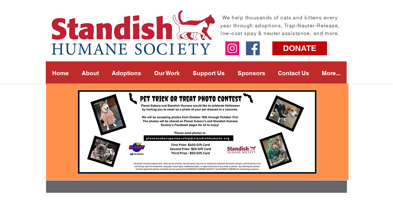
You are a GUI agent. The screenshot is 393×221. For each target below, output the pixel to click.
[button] (167, 73)
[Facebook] (253, 48)
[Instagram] (232, 48)
